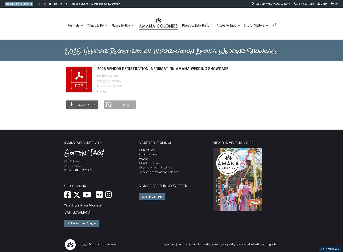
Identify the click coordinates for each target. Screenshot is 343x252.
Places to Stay (120, 25)
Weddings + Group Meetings (155, 167)
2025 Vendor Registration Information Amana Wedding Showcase (162, 68)
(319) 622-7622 (82, 170)
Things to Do (95, 25)
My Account (169, 244)
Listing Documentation (189, 244)
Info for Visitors (254, 25)
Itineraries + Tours (148, 154)
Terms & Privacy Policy (223, 244)
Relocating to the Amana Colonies (158, 172)
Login (324, 3)
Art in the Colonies (149, 163)
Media (206, 244)
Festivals (73, 25)
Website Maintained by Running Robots (258, 244)
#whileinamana (77, 212)
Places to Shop (226, 25)
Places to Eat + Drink (195, 25)
